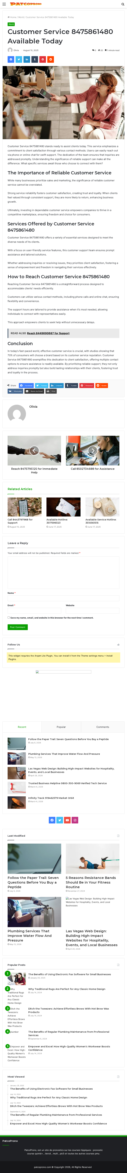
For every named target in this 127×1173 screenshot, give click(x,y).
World (21, 17)
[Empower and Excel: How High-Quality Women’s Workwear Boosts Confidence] (17, 1053)
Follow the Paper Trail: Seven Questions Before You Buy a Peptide (68, 739)
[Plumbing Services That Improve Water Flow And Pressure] (17, 758)
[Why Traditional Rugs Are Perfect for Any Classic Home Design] (17, 996)
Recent (22, 727)
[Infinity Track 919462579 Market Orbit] (17, 802)
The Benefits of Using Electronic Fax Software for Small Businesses (69, 974)
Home (13, 17)
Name (12, 593)
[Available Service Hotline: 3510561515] (102, 507)
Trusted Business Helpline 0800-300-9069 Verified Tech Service (67, 783)
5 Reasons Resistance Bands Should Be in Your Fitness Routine (91, 882)
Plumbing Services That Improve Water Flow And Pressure (64, 753)
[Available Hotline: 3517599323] (63, 507)
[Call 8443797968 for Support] (25, 507)
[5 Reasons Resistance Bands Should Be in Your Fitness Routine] (92, 859)
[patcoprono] (26, 4)
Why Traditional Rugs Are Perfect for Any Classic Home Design (66, 989)
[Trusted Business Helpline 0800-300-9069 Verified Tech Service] (17, 788)
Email (11, 605)
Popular (61, 727)
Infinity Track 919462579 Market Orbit (51, 798)
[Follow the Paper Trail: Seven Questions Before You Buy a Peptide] (17, 744)
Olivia (33, 407)
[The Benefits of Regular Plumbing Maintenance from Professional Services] (17, 1036)
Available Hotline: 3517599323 (57, 521)
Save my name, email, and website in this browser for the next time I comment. (52, 617)
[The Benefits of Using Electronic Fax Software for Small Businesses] (17, 979)
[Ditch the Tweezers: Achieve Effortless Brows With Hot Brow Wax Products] (17, 1017)
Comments (102, 727)
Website (70, 605)
